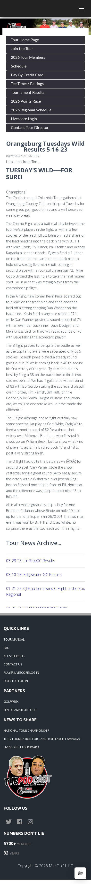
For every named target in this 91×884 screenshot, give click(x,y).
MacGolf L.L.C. (61, 865)
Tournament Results (27, 93)
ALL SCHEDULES (14, 656)
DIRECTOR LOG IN (16, 681)
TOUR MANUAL (14, 639)
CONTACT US (13, 664)
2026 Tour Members (28, 57)
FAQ (6, 648)
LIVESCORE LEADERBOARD (21, 747)
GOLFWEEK (11, 702)
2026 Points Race (26, 101)
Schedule (18, 66)
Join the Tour (22, 49)
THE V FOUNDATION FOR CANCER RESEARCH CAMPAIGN (42, 739)
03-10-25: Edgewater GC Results (34, 574)
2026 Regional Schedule (31, 110)
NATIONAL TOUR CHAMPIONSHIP (26, 731)
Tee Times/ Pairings (27, 84)
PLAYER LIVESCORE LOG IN (21, 673)
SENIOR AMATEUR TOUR (20, 710)
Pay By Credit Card (27, 75)
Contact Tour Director (30, 128)
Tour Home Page (25, 40)
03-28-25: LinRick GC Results (30, 560)
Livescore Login (24, 119)
